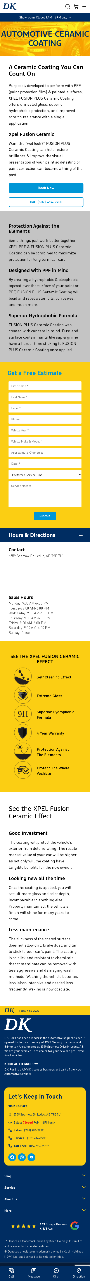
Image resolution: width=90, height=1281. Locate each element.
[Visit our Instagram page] (22, 1157)
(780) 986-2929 (33, 1130)
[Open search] (67, 6)
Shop (8, 1176)
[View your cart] (76, 6)
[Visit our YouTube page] (31, 1157)
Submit (44, 516)
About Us (10, 1199)
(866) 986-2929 (38, 1146)
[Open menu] (84, 6)
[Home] (10, 6)
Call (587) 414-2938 (46, 202)
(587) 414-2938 (36, 1138)
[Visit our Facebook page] (12, 1157)
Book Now (46, 187)
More (8, 1211)
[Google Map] (45, 577)
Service (9, 1187)
